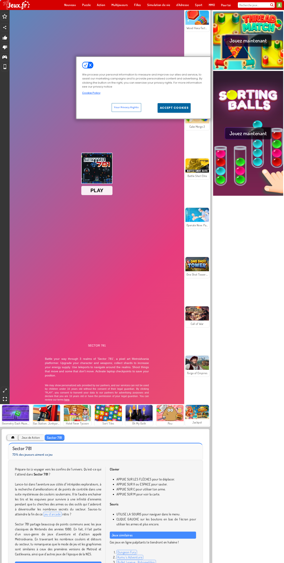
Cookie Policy (91, 93)
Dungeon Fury (126, 552)
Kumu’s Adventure (129, 557)
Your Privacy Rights (126, 107)
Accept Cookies (174, 108)
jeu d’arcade (52, 514)
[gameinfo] (5, 57)
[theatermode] (5, 390)
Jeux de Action (31, 437)
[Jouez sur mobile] (5, 67)
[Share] (5, 27)
